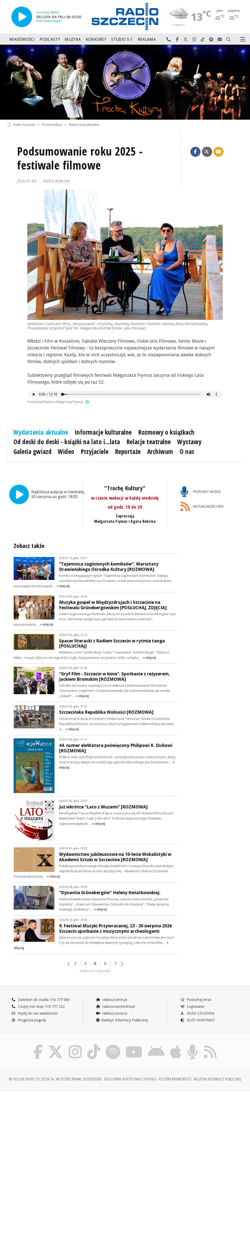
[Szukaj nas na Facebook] (38, 1045)
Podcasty (50, 39)
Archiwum (160, 451)
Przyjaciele (95, 451)
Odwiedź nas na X (185, 39)
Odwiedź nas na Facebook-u (177, 39)
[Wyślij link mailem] (218, 152)
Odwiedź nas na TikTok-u (202, 39)
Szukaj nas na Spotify (211, 39)
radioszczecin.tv (114, 1013)
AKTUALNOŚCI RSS (208, 506)
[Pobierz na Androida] (156, 1045)
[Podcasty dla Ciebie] (192, 1045)
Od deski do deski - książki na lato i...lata (66, 441)
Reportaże (128, 451)
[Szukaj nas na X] (55, 1045)
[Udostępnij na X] (207, 152)
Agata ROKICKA (57, 181)
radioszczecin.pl (114, 999)
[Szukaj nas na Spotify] (113, 1045)
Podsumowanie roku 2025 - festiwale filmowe (80, 158)
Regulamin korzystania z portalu (130, 1079)
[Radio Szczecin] (125, 16)
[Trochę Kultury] (125, 82)
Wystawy (189, 441)
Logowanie (195, 1006)
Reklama (147, 39)
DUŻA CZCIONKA (200, 1013)
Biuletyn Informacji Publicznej (124, 1020)
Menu (243, 39)
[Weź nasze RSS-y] (210, 1045)
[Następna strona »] (121, 963)
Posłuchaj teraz (198, 999)
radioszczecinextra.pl (118, 1006)
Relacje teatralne (148, 441)
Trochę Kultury (52, 125)
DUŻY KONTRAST (200, 1020)
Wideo (66, 451)
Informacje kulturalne (103, 432)
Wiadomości (22, 39)
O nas (187, 451)
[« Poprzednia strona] (68, 963)
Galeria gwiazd (32, 451)
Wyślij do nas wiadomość (220, 39)
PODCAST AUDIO (206, 491)
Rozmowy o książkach (166, 432)
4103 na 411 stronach (95, 971)
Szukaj (228, 39)
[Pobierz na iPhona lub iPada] (175, 1045)
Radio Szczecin (24, 125)
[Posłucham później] (86, 402)
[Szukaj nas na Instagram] (75, 1045)
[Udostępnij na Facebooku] (195, 152)
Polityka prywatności (175, 1079)
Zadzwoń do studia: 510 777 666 (43, 999)
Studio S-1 (122, 39)
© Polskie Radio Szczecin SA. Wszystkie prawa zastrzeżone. (56, 1079)
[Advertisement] (65, 1131)
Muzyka (73, 39)
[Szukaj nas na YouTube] (134, 1045)
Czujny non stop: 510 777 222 (41, 1006)
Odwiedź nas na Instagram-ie (194, 39)
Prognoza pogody (31, 1020)
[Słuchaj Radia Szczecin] (22, 17)
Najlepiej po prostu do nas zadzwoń (168, 39)
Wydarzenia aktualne (84, 125)
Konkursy (96, 39)
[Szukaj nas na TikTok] (93, 1045)
